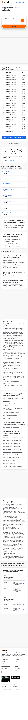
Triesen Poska (15, 454)
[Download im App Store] (15, 677)
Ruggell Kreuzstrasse (14, 457)
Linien (16, 661)
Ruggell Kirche (6, 427)
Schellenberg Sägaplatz (9, 460)
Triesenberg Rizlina (17, 449)
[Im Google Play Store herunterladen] (5, 677)
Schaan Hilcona (7, 437)
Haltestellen (17, 668)
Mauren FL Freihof (18, 440)
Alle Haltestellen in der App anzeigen (14, 137)
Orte (16, 663)
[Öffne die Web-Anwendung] (5, 680)
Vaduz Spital (6, 446)
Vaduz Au (5, 457)
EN (3, 671)
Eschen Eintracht (7, 466)
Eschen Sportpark (7, 449)
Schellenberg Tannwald (17, 437)
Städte (16, 670)
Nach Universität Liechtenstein (10, 415)
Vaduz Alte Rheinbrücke (9, 463)
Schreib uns (14, 686)
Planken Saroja (6, 454)
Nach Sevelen (6, 418)
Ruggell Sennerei (15, 427)
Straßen (16, 666)
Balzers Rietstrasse (15, 446)
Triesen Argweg (7, 452)
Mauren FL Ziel (16, 443)
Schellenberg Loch (7, 443)
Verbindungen (18, 672)
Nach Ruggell (6, 401)
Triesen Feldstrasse (18, 466)
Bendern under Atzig (8, 440)
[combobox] (14, 19)
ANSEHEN (21, 225)
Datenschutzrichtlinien (6, 686)
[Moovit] (5, 2)
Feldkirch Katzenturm (17, 452)
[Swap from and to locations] (22, 20)
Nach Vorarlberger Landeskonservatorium (13, 398)
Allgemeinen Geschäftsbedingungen (9, 684)
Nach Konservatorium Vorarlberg (11, 412)
